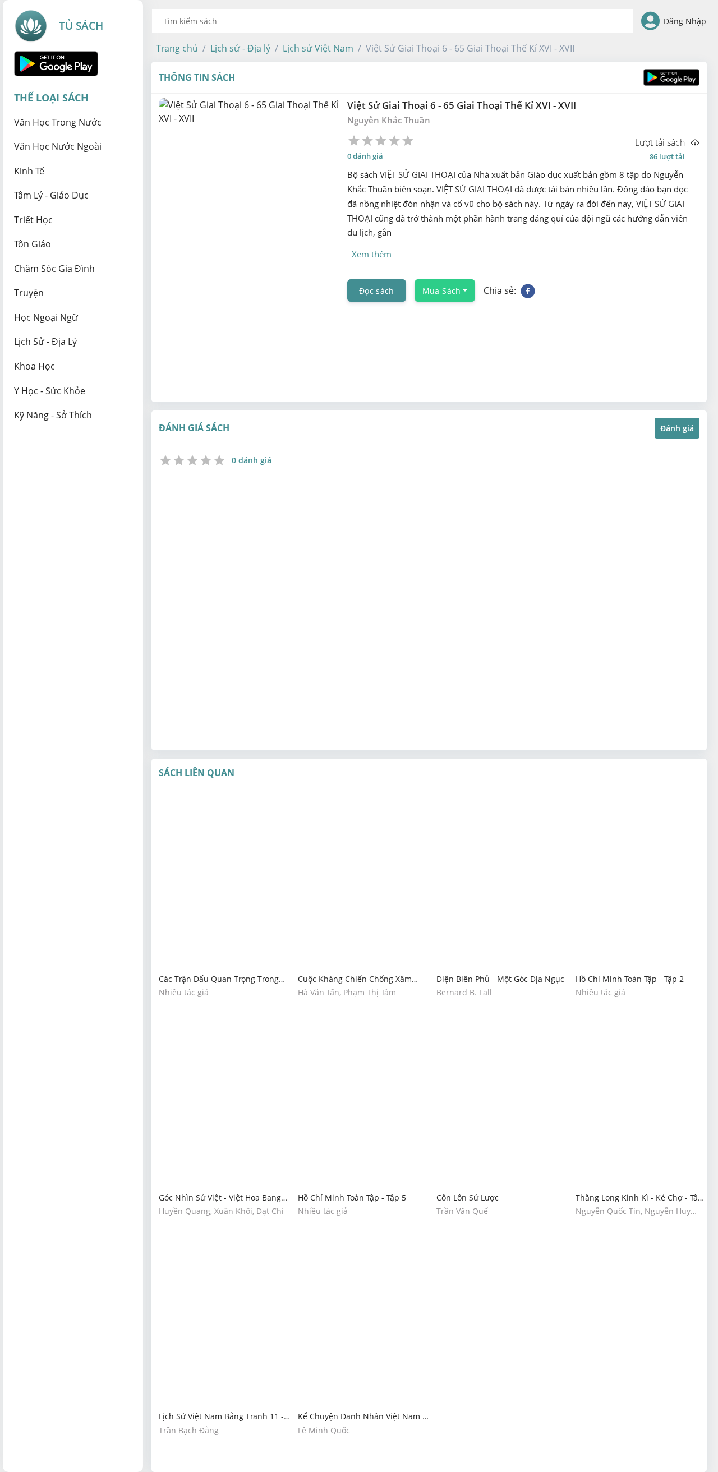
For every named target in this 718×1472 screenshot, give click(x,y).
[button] (177, 48)
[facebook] (528, 290)
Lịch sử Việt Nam (318, 48)
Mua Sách (441, 290)
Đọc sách (376, 290)
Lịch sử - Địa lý (240, 48)
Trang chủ (177, 48)
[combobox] (392, 21)
